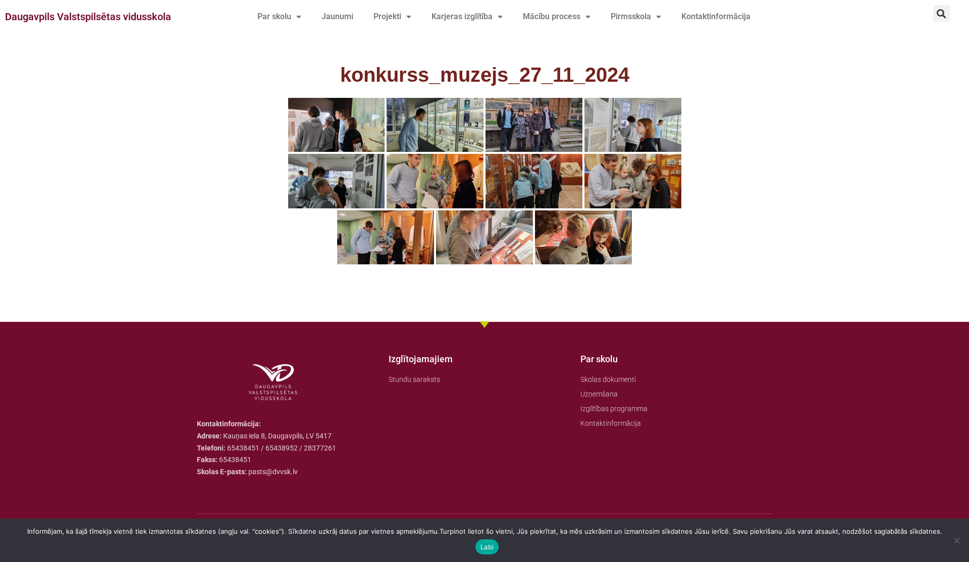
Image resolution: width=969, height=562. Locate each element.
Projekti (387, 16)
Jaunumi (337, 16)
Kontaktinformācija (715, 16)
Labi (487, 547)
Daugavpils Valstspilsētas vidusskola (88, 17)
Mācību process (551, 16)
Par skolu (274, 16)
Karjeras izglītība (462, 16)
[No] (956, 540)
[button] (941, 13)
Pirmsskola (631, 16)
